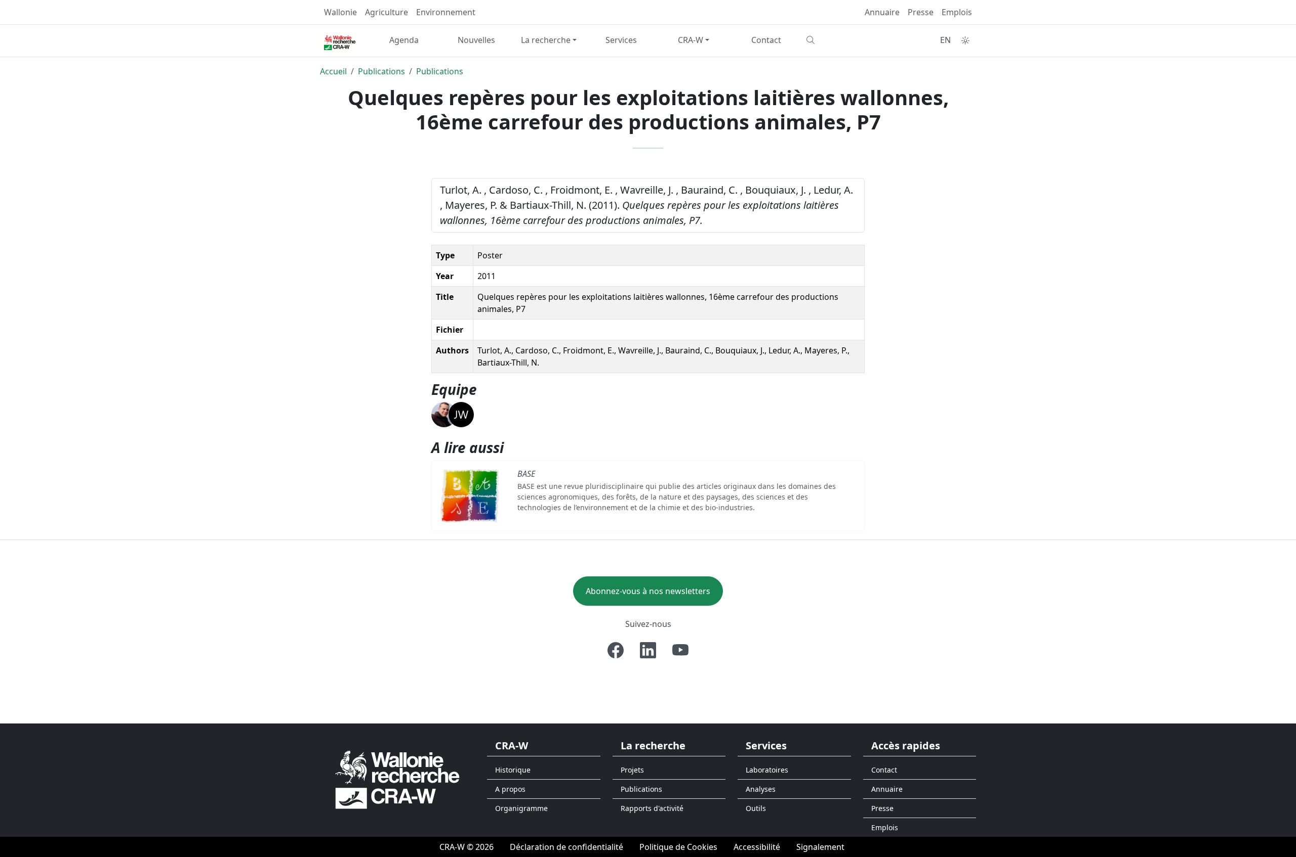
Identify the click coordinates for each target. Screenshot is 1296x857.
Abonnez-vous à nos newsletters (648, 591)
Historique (513, 770)
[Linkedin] (648, 650)
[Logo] (397, 779)
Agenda (404, 40)
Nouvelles (476, 40)
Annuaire (882, 12)
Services (621, 40)
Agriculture (386, 12)
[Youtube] (680, 650)
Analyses (761, 789)
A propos (510, 789)
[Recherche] (838, 40)
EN (945, 40)
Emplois (957, 12)
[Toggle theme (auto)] (965, 40)
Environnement (445, 12)
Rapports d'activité (652, 808)
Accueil (333, 71)
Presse (921, 12)
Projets (632, 770)
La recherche (546, 40)
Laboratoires (767, 770)
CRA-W (690, 40)
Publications (381, 71)
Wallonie (340, 12)
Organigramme (521, 808)
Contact (766, 40)
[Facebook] (616, 650)
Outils (756, 808)
